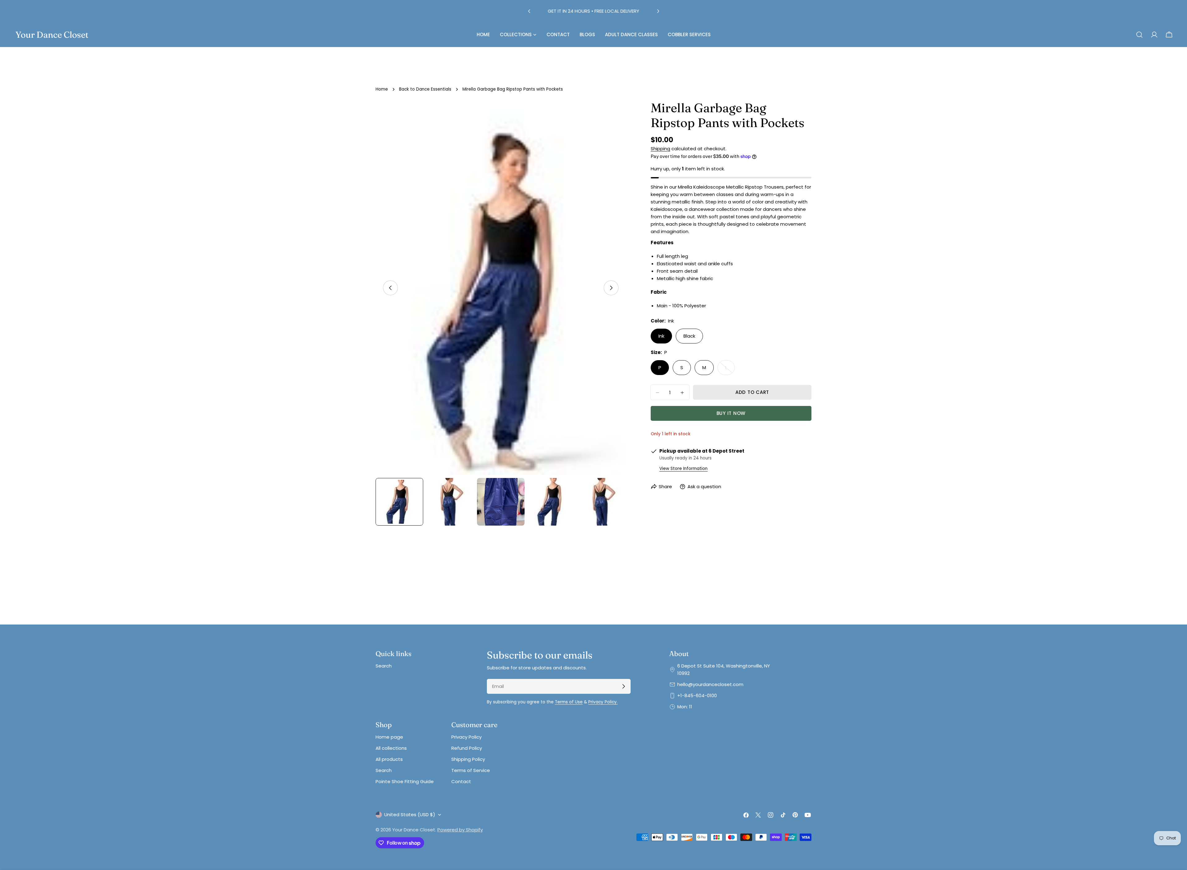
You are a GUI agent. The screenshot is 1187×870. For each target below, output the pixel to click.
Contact (461, 781)
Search (384, 666)
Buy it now (731, 413)
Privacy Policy (466, 737)
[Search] (1139, 34)
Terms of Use (569, 702)
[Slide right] (611, 287)
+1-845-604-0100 (697, 695)
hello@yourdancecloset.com (710, 684)
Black (689, 336)
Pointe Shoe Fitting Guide (405, 781)
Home (382, 89)
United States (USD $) (409, 814)
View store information (683, 468)
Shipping (660, 148)
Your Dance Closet (51, 34)
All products (389, 759)
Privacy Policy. (603, 702)
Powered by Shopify (460, 829)
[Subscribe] (623, 686)
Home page (389, 737)
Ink (661, 336)
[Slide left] (390, 287)
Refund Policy (466, 748)
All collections (391, 748)
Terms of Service (470, 770)
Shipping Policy (468, 759)
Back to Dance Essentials (425, 89)
